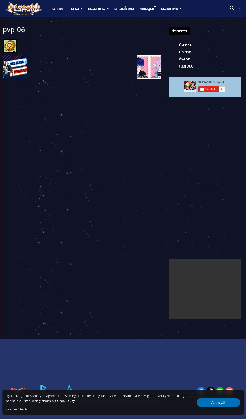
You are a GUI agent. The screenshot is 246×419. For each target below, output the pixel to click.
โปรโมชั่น (186, 66)
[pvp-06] (10, 45)
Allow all (218, 402)
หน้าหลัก (57, 8)
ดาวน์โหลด (124, 8)
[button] (233, 8)
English (24, 409)
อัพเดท (185, 59)
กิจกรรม (185, 44)
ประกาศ (185, 52)
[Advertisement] (205, 289)
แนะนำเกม (96, 8)
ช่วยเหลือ (169, 8)
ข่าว (75, 8)
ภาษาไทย (11, 409)
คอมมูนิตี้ (147, 8)
